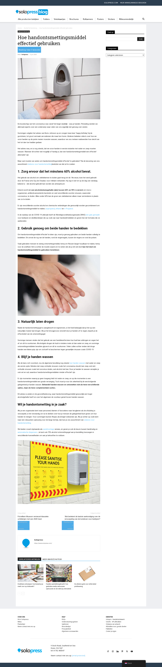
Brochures (74, 19)
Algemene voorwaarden (70, 631)
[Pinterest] (122, 648)
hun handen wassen (77, 363)
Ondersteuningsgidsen (70, 622)
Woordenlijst (66, 626)
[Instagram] (113, 648)
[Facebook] (108, 648)
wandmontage (48, 429)
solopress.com (111, 3)
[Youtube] (132, 648)
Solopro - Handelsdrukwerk (115, 619)
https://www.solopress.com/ (43, 543)
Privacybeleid (66, 629)
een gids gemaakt (93, 215)
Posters (100, 19)
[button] (143, 19)
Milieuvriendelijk (126, 19)
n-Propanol (68, 209)
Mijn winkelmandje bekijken (133, 3)
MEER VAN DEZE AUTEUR (52, 559)
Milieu (20, 622)
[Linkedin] (117, 648)
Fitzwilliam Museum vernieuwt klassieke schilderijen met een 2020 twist (33, 517)
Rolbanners (88, 19)
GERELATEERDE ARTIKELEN (29, 559)
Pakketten (109, 629)
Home (20, 28)
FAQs (63, 619)
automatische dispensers (27, 432)
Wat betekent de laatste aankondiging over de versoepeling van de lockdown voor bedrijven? (82, 517)
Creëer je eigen (111, 631)
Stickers (111, 19)
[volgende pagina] (22, 593)
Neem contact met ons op (26, 626)
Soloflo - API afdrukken (113, 622)
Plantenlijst (21, 624)
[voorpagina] (19, 593)
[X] (127, 648)
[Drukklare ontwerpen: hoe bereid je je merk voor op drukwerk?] (31, 573)
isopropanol (50, 209)
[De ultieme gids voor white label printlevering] (87, 573)
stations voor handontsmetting (40, 164)
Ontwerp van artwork (113, 624)
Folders (46, 19)
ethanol (58, 209)
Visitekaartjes (59, 19)
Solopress (24, 54)
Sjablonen (65, 624)
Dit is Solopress (23, 619)
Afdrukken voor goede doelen (116, 626)
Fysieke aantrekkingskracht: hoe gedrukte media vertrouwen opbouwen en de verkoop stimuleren (58, 586)
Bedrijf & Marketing (30, 28)
